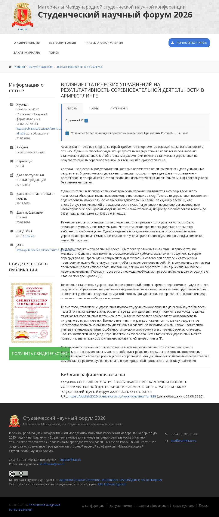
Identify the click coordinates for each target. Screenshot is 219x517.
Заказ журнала (26, 52)
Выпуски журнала (41, 67)
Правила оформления (103, 43)
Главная (19, 67)
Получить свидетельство (39, 353)
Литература (119, 108)
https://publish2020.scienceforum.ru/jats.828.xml (45, 250)
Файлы (94, 108)
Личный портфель (191, 43)
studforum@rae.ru (52, 464)
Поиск (54, 52)
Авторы (72, 108)
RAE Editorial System (112, 484)
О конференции (26, 43)
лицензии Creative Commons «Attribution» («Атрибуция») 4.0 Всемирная (110, 480)
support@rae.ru (70, 460)
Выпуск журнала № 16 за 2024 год (79, 67)
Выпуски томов (62, 43)
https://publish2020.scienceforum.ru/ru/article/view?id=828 (112, 396)
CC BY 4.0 (28, 236)
